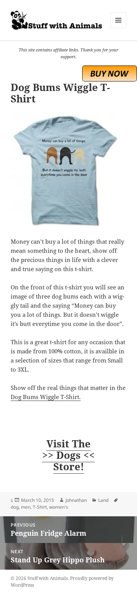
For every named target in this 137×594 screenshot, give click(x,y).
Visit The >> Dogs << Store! (68, 455)
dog (15, 507)
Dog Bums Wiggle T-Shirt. (46, 397)
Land (103, 500)
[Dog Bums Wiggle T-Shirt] (69, 170)
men (25, 507)
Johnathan (76, 500)
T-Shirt (40, 507)
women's (58, 507)
